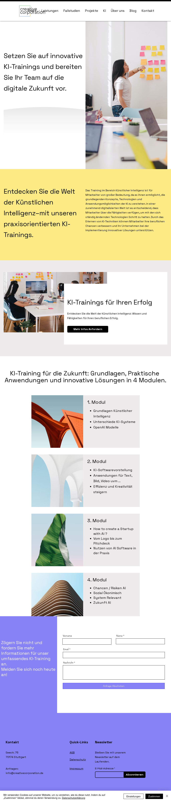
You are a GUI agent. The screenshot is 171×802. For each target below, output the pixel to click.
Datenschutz (78, 759)
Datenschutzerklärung (73, 797)
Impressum (76, 768)
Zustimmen (154, 796)
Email (66, 649)
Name (119, 636)
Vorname (67, 636)
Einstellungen (133, 796)
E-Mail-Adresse (104, 768)
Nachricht (68, 662)
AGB (72, 752)
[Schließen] (167, 796)
